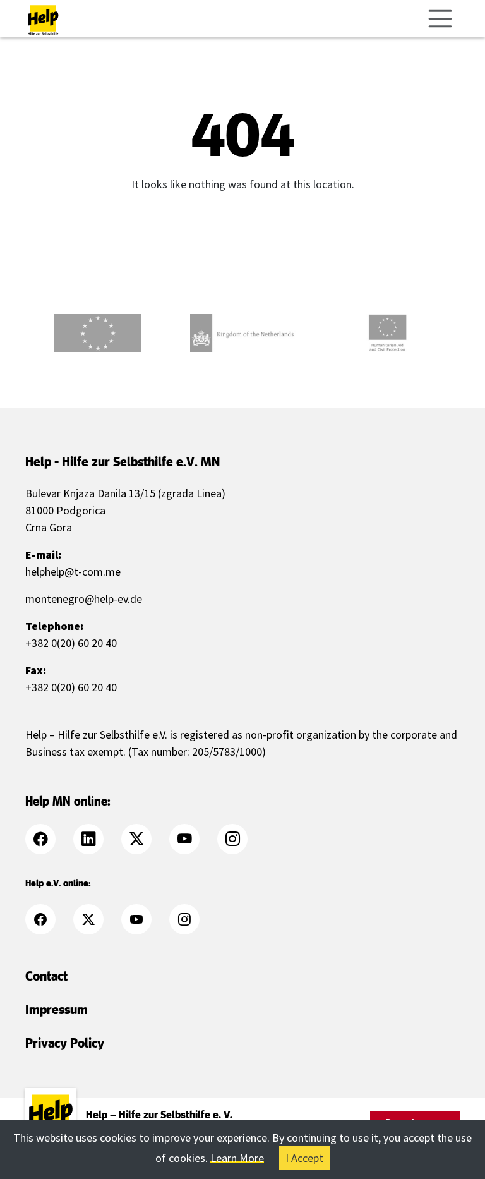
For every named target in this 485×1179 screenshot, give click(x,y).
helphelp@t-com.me (73, 571)
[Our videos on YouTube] (192, 839)
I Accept (304, 1158)
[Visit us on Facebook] (48, 839)
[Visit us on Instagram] (240, 839)
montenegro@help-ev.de (83, 598)
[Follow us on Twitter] (144, 839)
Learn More (237, 1158)
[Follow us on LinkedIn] (96, 839)
